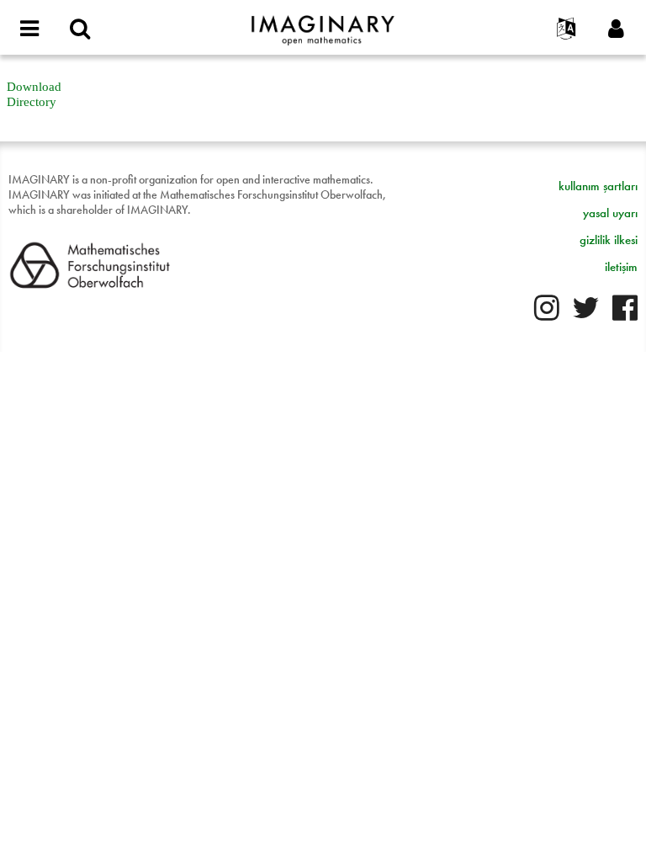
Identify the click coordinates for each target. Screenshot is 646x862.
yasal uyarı (610, 213)
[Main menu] (29, 29)
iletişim (621, 266)
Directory (31, 102)
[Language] (566, 29)
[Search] (80, 29)
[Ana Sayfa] (323, 22)
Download (34, 86)
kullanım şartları (598, 186)
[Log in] (616, 29)
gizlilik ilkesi (609, 239)
